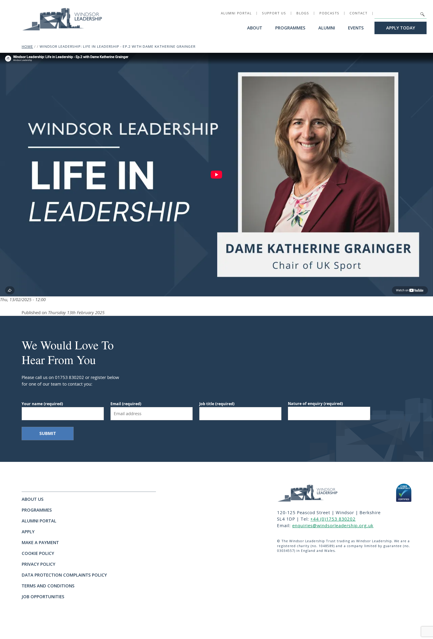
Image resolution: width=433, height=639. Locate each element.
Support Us (274, 13)
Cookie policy (38, 553)
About (254, 28)
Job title (216, 403)
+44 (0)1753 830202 (333, 519)
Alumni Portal (236, 13)
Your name (42, 403)
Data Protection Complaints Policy (64, 575)
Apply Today (400, 28)
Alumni (326, 28)
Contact (359, 13)
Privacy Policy (38, 564)
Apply (28, 532)
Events (356, 28)
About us (32, 499)
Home (27, 46)
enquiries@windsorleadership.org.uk (332, 526)
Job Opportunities (43, 597)
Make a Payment (40, 542)
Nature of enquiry (315, 403)
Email (125, 403)
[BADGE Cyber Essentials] (403, 493)
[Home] (314, 493)
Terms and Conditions (48, 586)
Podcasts (329, 13)
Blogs (302, 13)
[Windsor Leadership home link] (62, 18)
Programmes (290, 28)
